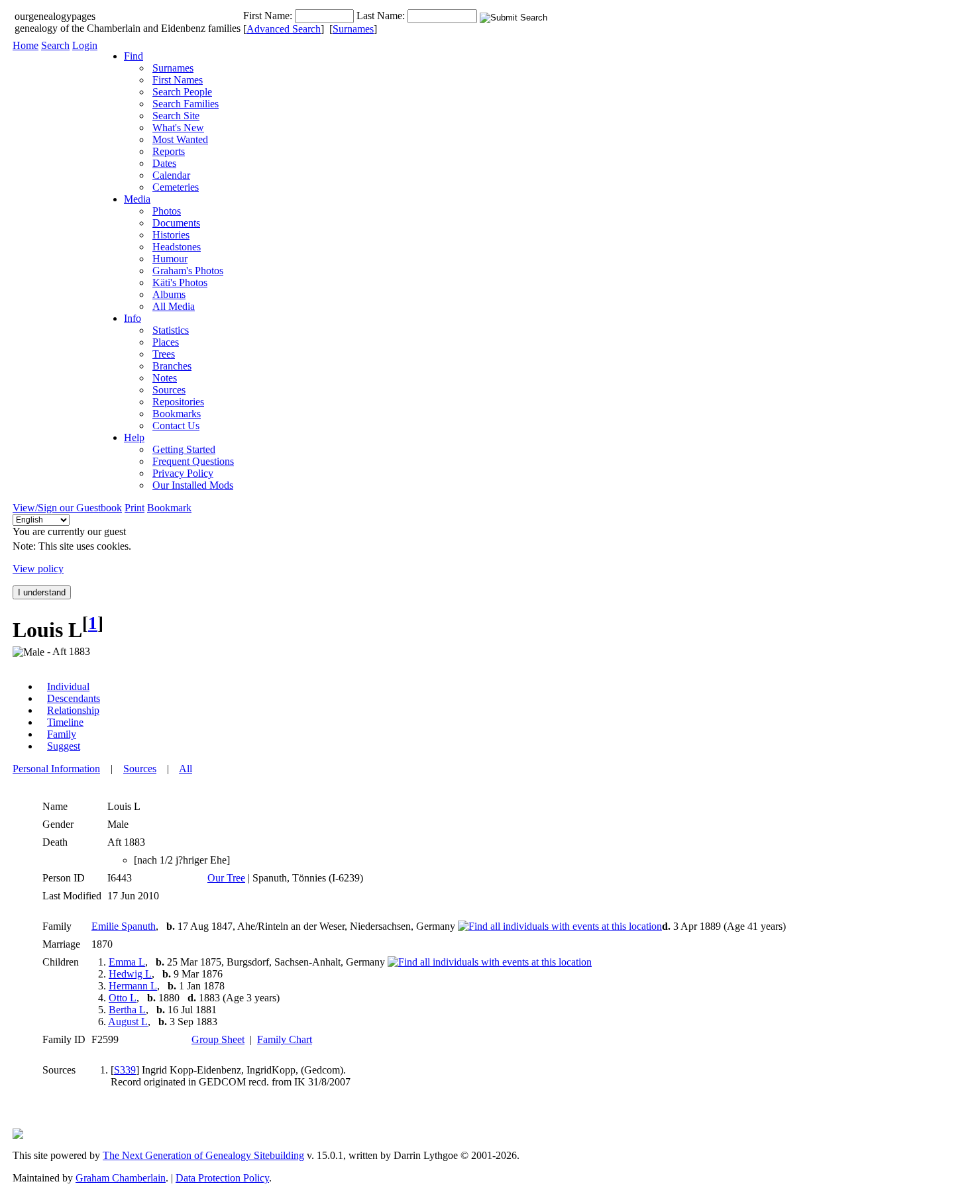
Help (134, 437)
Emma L (127, 962)
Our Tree (226, 877)
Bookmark (169, 507)
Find (133, 56)
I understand (42, 592)
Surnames (353, 28)
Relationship (73, 710)
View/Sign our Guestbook (67, 507)
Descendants (73, 698)
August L (128, 1021)
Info (132, 318)
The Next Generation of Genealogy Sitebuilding (203, 1155)
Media (137, 199)
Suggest (63, 746)
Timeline (65, 722)
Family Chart (284, 1039)
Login (84, 45)
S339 (125, 1070)
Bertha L (127, 1009)
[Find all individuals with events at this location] (560, 926)
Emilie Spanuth (123, 926)
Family (61, 734)
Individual (68, 686)
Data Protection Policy (222, 1177)
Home (25, 45)
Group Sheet (217, 1039)
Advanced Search (283, 28)
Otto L (122, 997)
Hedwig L (130, 973)
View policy (38, 568)
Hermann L (133, 985)
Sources (139, 768)
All (185, 768)
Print (134, 507)
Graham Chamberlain (121, 1177)
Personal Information (56, 768)
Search (55, 45)
